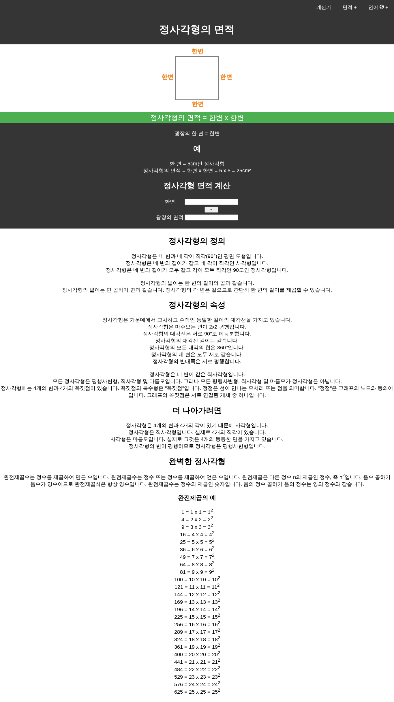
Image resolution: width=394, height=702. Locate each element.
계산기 (323, 7)
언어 (374, 7)
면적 (347, 7)
